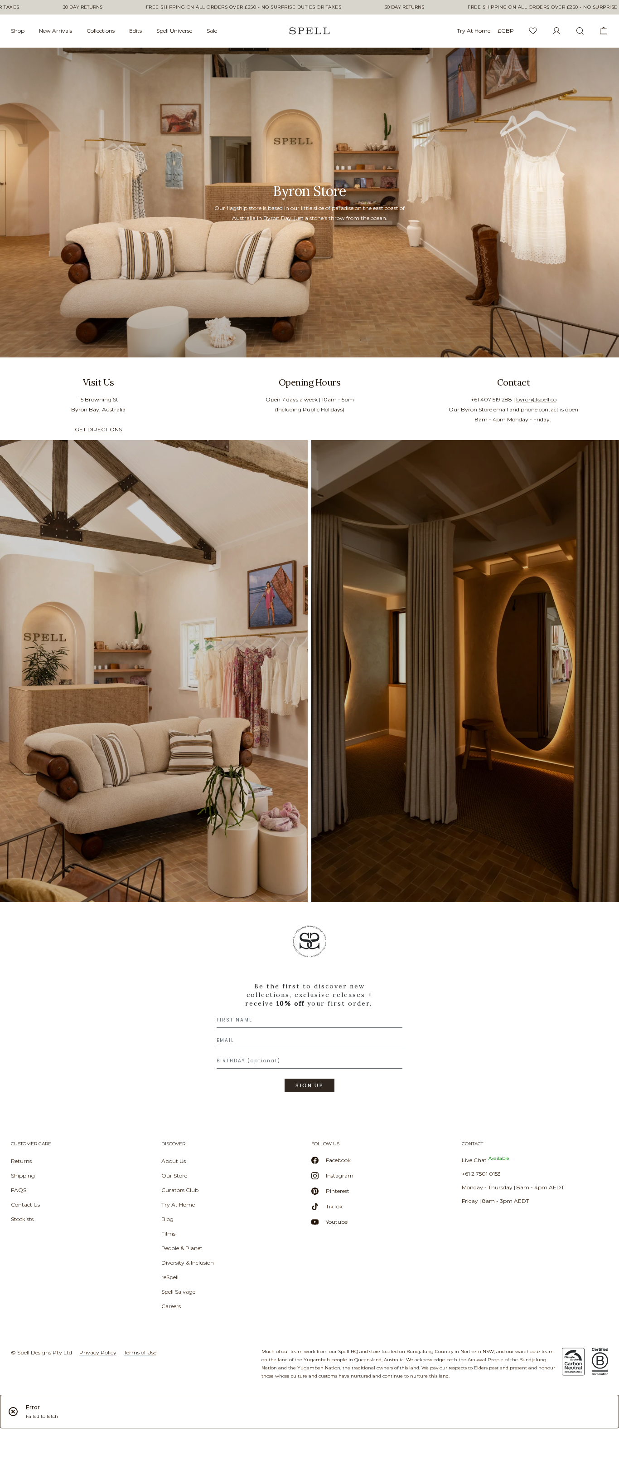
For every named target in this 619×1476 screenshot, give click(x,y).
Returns (21, 1161)
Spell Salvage (178, 1291)
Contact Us (25, 1204)
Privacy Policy (97, 1352)
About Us (173, 1161)
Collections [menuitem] (101, 30)
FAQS (18, 1190)
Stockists (22, 1219)
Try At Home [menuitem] (473, 30)
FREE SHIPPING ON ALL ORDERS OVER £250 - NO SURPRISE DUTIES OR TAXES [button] (244, 7)
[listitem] (309, 202)
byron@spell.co (536, 399)
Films (168, 1233)
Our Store (174, 1175)
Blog (167, 1219)
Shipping (23, 1175)
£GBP (506, 30)
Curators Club (179, 1190)
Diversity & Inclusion (187, 1262)
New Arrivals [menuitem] (55, 30)
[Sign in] (556, 31)
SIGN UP (309, 1085)
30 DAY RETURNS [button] (82, 7)
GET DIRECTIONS (98, 429)
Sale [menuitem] (212, 30)
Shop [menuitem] (17, 30)
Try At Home (178, 1204)
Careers (171, 1306)
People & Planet (182, 1248)
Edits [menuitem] (135, 30)
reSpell (170, 1277)
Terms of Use (140, 1352)
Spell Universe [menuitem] (174, 30)
